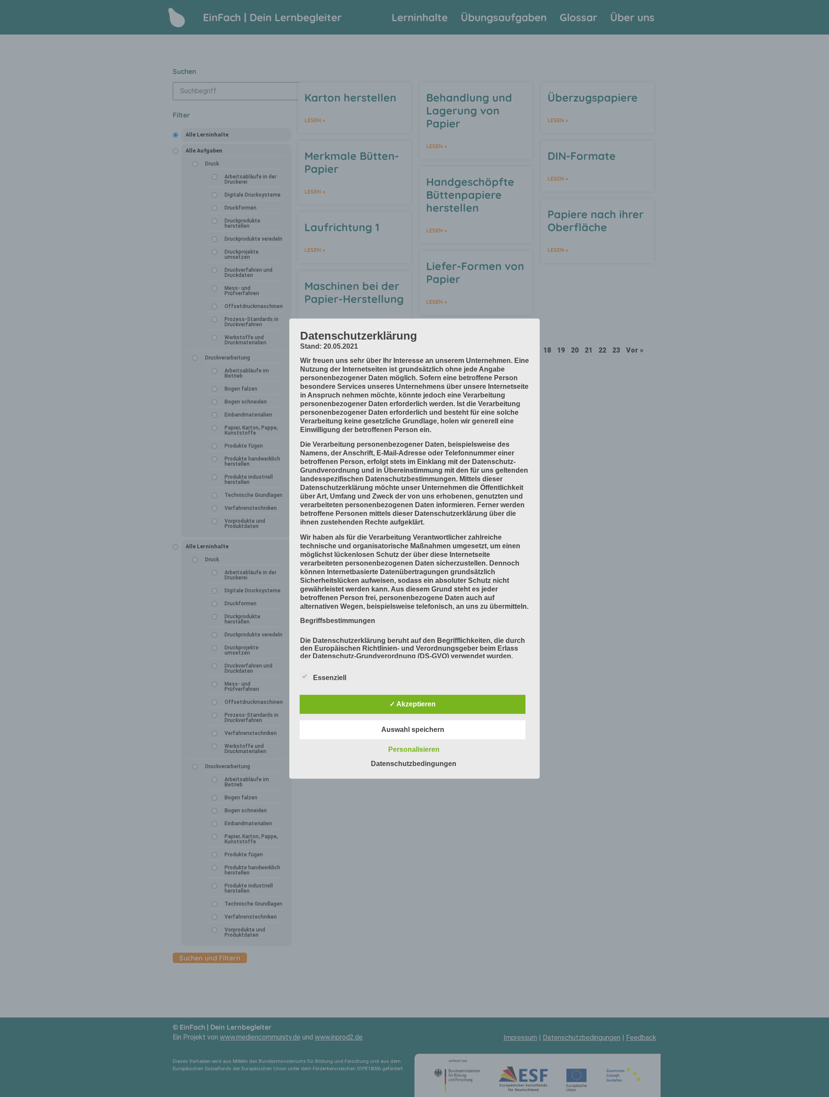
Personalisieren (414, 749)
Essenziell (329, 677)
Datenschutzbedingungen (413, 763)
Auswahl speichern (412, 729)
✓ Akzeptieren (412, 704)
